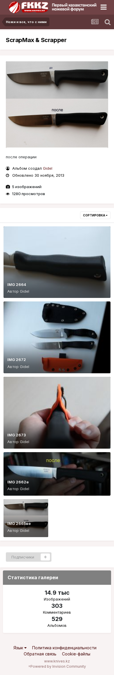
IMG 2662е (18, 482)
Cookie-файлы (76, 653)
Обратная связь (40, 653)
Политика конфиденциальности (64, 647)
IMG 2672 (16, 359)
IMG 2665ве (19, 523)
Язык (18, 647)
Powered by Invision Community (58, 666)
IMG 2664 (16, 284)
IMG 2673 (16, 435)
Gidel (47, 168)
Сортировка (94, 215)
